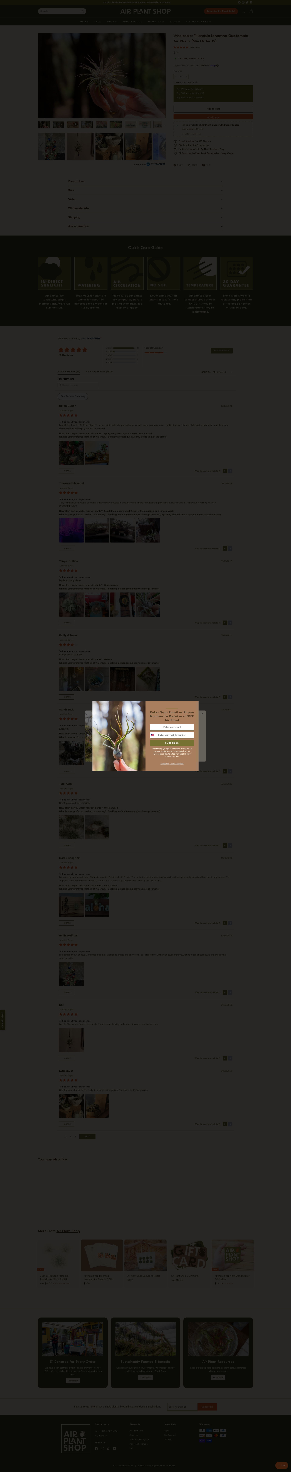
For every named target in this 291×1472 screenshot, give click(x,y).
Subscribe (172, 743)
